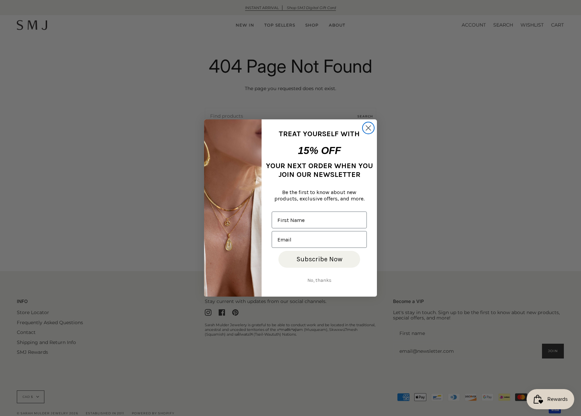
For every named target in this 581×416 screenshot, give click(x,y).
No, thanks (319, 280)
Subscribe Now (319, 259)
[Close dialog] (368, 128)
